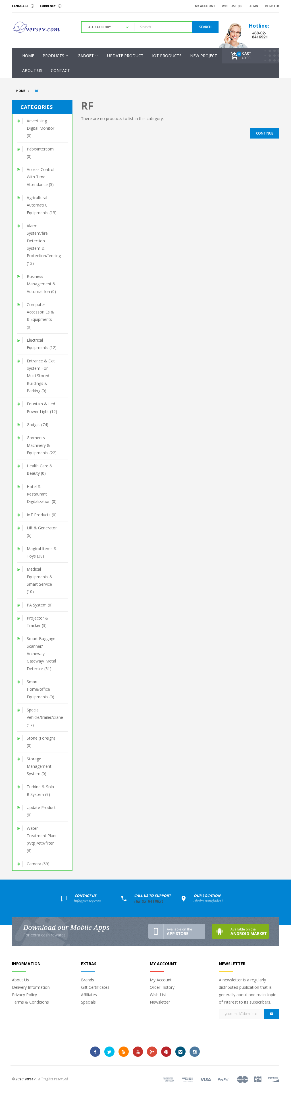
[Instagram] (195, 1052)
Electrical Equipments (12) (42, 343)
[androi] (240, 931)
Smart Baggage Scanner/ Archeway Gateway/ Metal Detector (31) (41, 653)
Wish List (158, 994)
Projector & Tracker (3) (37, 621)
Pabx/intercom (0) (40, 152)
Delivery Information (31, 987)
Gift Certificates (95, 987)
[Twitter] (109, 1052)
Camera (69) (38, 863)
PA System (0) (40, 605)
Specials (88, 1002)
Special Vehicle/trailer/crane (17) (45, 717)
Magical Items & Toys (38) (42, 552)
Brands (87, 980)
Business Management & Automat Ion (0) (41, 284)
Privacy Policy (24, 994)
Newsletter (160, 1002)
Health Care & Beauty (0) (40, 469)
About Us (20, 980)
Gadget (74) (37, 424)
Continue (264, 133)
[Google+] (152, 1052)
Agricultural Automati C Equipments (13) (42, 205)
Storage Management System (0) (39, 766)
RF (37, 91)
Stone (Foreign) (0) (41, 741)
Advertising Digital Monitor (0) (40, 128)
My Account (161, 980)
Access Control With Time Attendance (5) (40, 177)
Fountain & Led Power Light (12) (42, 407)
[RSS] (124, 1052)
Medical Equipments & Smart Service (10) (40, 580)
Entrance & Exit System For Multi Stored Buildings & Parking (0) (41, 375)
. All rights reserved (52, 1079)
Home (20, 91)
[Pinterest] (166, 1052)
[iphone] (176, 931)
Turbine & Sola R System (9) (40, 790)
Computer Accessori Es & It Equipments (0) (40, 316)
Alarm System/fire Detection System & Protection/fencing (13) (44, 244)
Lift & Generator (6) (42, 531)
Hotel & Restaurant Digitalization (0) (42, 494)
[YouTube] (138, 1052)
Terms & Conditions (30, 1002)
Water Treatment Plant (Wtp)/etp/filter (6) (42, 839)
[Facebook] (95, 1052)
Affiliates (89, 994)
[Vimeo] (180, 1052)
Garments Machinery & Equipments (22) (42, 445)
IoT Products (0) (42, 514)
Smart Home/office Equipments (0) (40, 689)
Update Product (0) (41, 811)
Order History (162, 987)
